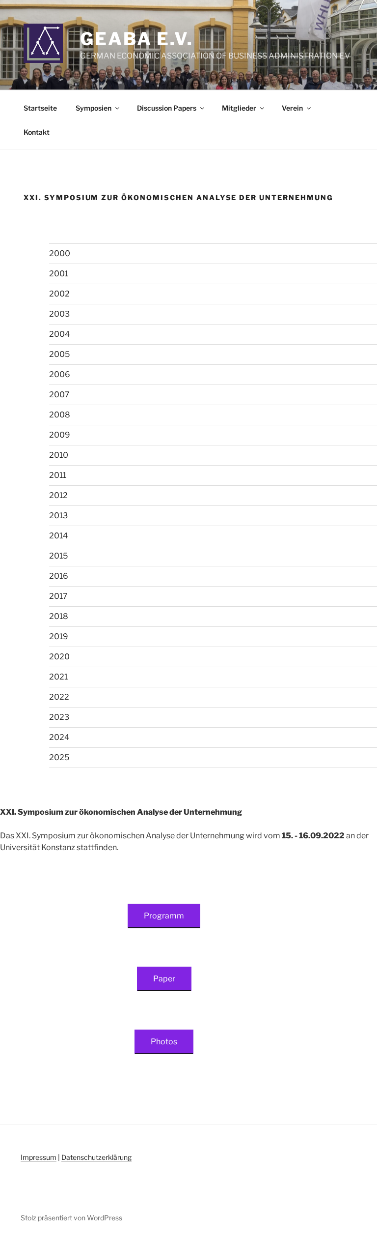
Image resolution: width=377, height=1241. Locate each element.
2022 (59, 697)
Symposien (93, 108)
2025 (59, 757)
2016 (58, 576)
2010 (58, 455)
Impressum (38, 1157)
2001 (58, 273)
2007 (59, 394)
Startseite (40, 108)
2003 (59, 314)
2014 (58, 535)
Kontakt (37, 132)
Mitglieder (239, 108)
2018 (58, 616)
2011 (57, 475)
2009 (59, 435)
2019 (58, 636)
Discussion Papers (166, 108)
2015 (58, 556)
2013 (58, 515)
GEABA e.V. (136, 39)
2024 (59, 737)
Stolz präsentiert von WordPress (71, 1217)
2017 (58, 596)
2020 (59, 656)
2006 (59, 374)
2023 (59, 717)
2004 (59, 334)
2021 (58, 676)
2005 (59, 354)
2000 (59, 253)
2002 (59, 293)
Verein (292, 108)
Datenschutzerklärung (96, 1157)
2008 (59, 414)
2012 (58, 495)
